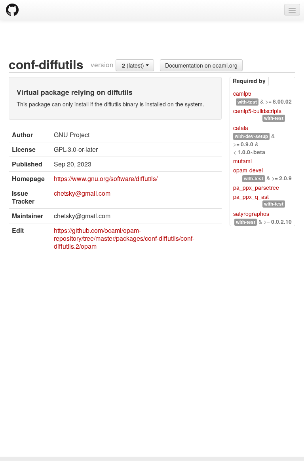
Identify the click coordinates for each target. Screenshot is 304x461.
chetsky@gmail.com (82, 193)
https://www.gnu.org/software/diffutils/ (106, 178)
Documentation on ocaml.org (201, 65)
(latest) (134, 65)
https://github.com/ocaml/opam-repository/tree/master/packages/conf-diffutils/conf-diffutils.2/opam (124, 238)
